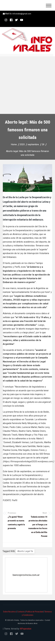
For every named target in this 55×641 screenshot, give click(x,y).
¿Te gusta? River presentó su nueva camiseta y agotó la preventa (16, 521)
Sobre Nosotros (9, 612)
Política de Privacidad (34, 612)
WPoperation (25, 628)
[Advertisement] (27, 85)
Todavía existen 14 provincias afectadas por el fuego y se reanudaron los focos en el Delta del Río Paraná (37, 524)
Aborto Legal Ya (25, 551)
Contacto (21, 612)
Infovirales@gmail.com (21, 14)
